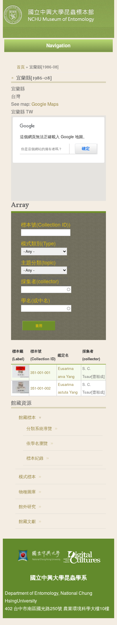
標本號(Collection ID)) (45, 224)
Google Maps (45, 104)
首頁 (21, 67)
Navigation (58, 45)
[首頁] (50, 24)
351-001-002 (40, 388)
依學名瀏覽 (37, 443)
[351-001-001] (20, 376)
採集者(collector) (40, 281)
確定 (86, 148)
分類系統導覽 (39, 428)
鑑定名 (63, 355)
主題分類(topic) (38, 262)
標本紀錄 (34, 458)
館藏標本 (27, 417)
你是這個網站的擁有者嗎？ (41, 148)
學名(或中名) (35, 300)
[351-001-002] (20, 391)
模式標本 (27, 476)
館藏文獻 (27, 521)
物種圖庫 (27, 491)
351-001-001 (40, 372)
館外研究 (27, 506)
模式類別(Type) (38, 243)
